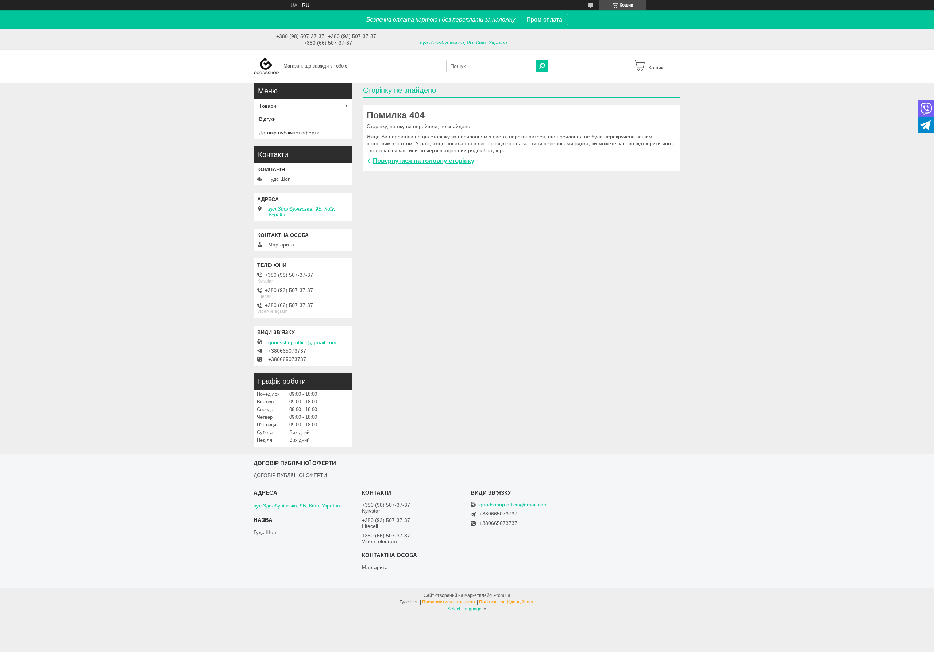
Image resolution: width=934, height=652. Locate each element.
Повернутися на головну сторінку (423, 160)
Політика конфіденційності (507, 602)
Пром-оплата (544, 19)
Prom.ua (502, 595)
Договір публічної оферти (289, 132)
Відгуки (267, 119)
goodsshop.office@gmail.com (302, 342)
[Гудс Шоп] (266, 66)
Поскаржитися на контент (449, 602)
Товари (267, 106)
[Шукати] (542, 66)
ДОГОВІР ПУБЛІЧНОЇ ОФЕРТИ (290, 475)
